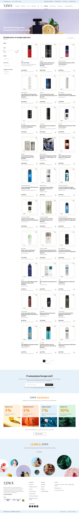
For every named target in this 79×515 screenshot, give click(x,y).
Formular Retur (32, 493)
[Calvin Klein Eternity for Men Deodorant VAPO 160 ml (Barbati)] (67, 307)
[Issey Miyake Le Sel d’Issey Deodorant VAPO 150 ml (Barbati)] (67, 89)
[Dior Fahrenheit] (29, 57)
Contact (31, 489)
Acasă (4, 12)
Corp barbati (13, 12)
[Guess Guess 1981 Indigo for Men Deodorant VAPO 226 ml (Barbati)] (29, 276)
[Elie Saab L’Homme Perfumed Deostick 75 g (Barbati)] (29, 120)
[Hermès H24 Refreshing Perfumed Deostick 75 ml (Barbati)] (29, 150)
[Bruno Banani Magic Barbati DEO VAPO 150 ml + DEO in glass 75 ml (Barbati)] (48, 150)
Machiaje (34, 6)
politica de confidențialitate (39, 387)
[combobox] (10, 58)
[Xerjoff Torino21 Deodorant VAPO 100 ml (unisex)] (67, 120)
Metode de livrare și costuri (33, 499)
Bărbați (46, 6)
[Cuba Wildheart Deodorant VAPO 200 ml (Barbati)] (29, 339)
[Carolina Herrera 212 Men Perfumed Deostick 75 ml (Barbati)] (48, 213)
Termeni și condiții (71, 511)
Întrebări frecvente (33, 486)
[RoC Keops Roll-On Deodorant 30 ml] (48, 276)
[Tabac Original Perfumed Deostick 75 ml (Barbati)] (67, 150)
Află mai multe (38, 433)
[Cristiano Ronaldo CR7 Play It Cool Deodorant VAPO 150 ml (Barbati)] (67, 213)
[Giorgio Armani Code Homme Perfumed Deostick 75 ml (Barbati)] (48, 57)
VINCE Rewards (58, 1)
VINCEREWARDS (44, 491)
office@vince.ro (58, 488)
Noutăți (17, 6)
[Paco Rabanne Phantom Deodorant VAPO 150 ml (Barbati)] (67, 244)
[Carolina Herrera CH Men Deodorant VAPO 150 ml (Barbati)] (29, 213)
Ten (42, 6)
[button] (36, 45)
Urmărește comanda (48, 1)
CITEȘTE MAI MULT (7, 494)
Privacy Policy (63, 511)
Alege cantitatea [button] (7, 65)
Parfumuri (23, 6)
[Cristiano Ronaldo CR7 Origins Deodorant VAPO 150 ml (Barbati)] (67, 182)
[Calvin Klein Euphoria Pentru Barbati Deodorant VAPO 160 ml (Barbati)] (29, 307)
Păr (38, 6)
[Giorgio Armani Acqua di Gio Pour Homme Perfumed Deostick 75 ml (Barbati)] (48, 244)
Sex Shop (59, 6)
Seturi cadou (53, 6)
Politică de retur (32, 491)
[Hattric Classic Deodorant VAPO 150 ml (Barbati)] (67, 57)
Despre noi (31, 484)
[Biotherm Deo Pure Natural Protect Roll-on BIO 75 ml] (29, 244)
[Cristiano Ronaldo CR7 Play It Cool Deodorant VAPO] (29, 182)
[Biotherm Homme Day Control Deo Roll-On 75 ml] (48, 307)
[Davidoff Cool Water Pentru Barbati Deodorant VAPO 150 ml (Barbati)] (48, 339)
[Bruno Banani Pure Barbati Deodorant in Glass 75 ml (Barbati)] (48, 182)
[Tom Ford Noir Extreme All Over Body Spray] (48, 120)
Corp (28, 6)
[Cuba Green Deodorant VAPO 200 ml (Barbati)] (67, 339)
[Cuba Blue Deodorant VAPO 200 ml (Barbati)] (67, 276)
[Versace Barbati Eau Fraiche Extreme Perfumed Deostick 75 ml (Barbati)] (48, 89)
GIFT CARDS (64, 1)
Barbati (8, 12)
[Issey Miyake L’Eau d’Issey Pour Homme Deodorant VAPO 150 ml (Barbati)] (29, 89)
